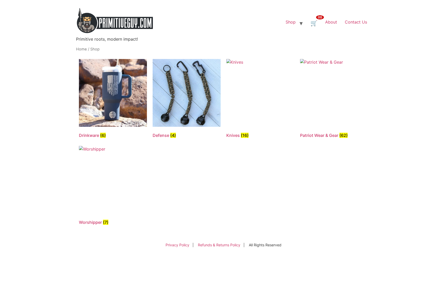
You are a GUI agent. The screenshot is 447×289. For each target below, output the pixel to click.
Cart (319, 18)
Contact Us (356, 22)
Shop (291, 22)
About (331, 22)
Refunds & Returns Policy (219, 245)
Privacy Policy (177, 245)
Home (81, 49)
